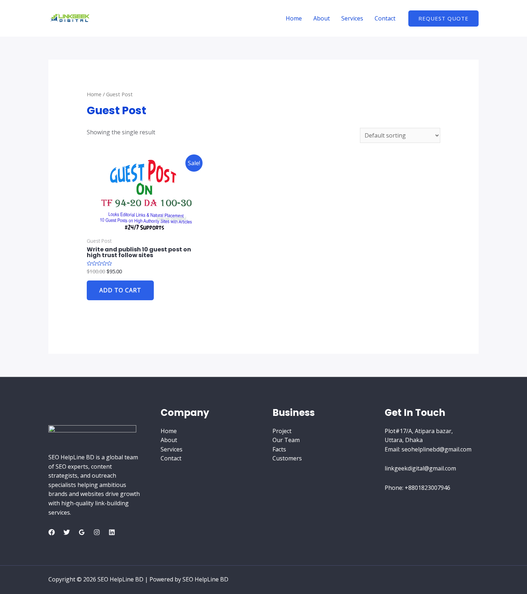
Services (352, 18)
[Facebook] (51, 532)
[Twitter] (66, 532)
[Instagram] (97, 532)
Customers (287, 458)
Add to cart (120, 290)
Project (281, 431)
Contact (385, 18)
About (321, 18)
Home (294, 18)
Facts (279, 449)
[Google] (82, 532)
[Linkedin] (112, 532)
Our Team (286, 440)
